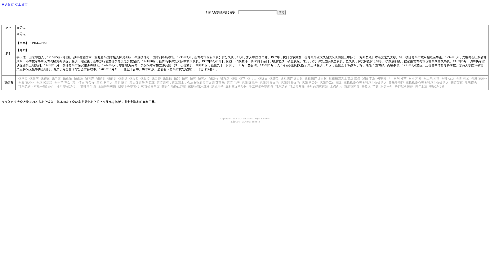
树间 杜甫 (400, 78)
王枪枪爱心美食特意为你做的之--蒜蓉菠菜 (434, 82)
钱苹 (242, 78)
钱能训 (100, 78)
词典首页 (21, 5)
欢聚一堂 (387, 86)
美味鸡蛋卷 (436, 86)
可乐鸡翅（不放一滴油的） (36, 86)
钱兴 (177, 78)
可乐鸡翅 (281, 86)
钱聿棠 (56, 78)
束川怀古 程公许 (83, 82)
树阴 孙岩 (462, 78)
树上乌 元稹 (431, 78)
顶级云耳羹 (297, 86)
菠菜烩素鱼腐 (150, 86)
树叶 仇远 (447, 78)
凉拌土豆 (421, 86)
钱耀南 (34, 78)
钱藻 (234, 78)
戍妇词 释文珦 (269, 82)
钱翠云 (23, 78)
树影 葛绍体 (479, 78)
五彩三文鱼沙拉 (236, 86)
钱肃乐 (67, 78)
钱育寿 (89, 78)
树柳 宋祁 (414, 78)
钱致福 (167, 78)
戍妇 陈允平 (250, 82)
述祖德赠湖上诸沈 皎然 (344, 78)
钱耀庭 (45, 78)
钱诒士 (251, 78)
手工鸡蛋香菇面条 (261, 86)
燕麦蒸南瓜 (351, 86)
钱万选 (224, 78)
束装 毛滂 (233, 82)
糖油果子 (217, 86)
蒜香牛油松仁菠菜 (174, 86)
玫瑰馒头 (471, 82)
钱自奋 (156, 78)
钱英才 (202, 78)
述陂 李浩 (368, 78)
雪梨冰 (366, 86)
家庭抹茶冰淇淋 (198, 86)
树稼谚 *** (384, 78)
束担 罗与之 (104, 82)
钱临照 (134, 78)
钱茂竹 (213, 78)
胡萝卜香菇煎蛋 (128, 86)
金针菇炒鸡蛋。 (67, 86)
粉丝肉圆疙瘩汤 (317, 86)
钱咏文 (263, 78)
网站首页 (8, 5)
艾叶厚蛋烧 (88, 86)
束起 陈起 (120, 82)
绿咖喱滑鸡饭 (107, 86)
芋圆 (375, 86)
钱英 (185, 78)
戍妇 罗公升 (310, 82)
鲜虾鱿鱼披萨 (404, 86)
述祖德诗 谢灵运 (292, 78)
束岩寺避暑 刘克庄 (142, 82)
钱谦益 (274, 78)
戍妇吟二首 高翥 (331, 82)
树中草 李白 (62, 82)
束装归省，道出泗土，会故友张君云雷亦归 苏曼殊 (191, 82)
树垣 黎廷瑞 (44, 82)
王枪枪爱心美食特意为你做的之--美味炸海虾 (374, 82)
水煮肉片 (336, 86)
